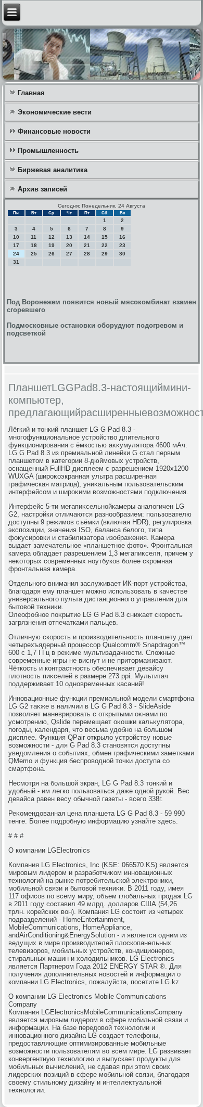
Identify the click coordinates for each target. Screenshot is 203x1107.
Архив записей (42, 189)
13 (69, 237)
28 (87, 253)
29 (105, 253)
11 (33, 237)
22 (105, 245)
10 (16, 237)
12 (51, 237)
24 (16, 253)
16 (122, 237)
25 (34, 253)
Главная (31, 93)
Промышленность (48, 151)
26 (51, 253)
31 (16, 262)
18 (34, 245)
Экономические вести (55, 112)
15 (105, 237)
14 (87, 237)
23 (122, 245)
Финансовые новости (54, 131)
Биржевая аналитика (52, 170)
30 (122, 253)
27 (69, 253)
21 (87, 245)
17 (16, 245)
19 (51, 245)
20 (69, 245)
